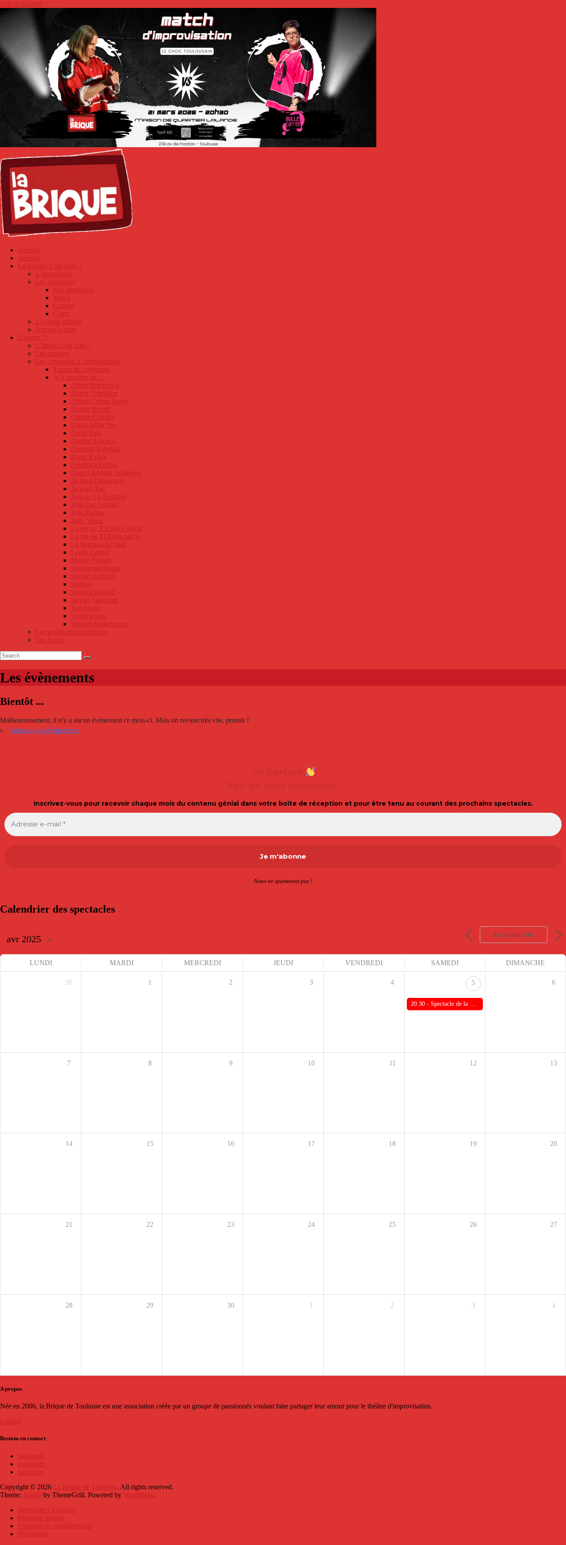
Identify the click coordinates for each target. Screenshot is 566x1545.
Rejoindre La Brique (46, 1510)
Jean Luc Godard (95, 504)
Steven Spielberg (94, 600)
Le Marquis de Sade (99, 544)
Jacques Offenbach (97, 480)
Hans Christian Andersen (106, 472)
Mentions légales (41, 1518)
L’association (53, 274)
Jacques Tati (88, 488)
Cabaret (64, 305)
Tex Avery (85, 608)
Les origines (52, 353)
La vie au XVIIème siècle (106, 528)
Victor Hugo (88, 616)
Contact (11, 1421)
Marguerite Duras (95, 568)
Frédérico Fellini (94, 464)
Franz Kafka (88, 456)
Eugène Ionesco (93, 441)
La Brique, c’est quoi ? (49, 266)
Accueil (28, 250)
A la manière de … (79, 377)
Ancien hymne (55, 329)
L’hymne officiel (58, 321)
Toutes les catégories (82, 369)
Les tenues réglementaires (71, 632)
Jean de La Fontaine (99, 496)
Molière (81, 584)
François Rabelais (95, 449)
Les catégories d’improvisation (78, 361)
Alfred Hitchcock (95, 385)
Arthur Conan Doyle (100, 401)
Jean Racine (87, 512)
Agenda (29, 258)
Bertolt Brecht (90, 409)
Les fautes (49, 639)
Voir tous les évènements (44, 730)
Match (62, 297)
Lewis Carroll (90, 552)
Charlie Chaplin (93, 417)
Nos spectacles (73, 289)
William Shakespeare (100, 624)
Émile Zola (86, 433)
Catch (61, 313)
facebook (30, 1456)
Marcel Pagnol (91, 560)
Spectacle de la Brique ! (460, 1004)
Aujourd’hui (513, 935)
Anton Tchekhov (94, 393)
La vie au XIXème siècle (105, 536)
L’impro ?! (32, 337)
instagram (31, 1464)
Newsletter (33, 1533)
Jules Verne (87, 520)
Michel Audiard (93, 576)
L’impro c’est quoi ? (63, 345)
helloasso (30, 1472)
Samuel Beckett (93, 592)
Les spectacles (55, 281)
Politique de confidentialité (55, 1526)
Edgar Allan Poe (94, 425)
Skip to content (21, 4)
